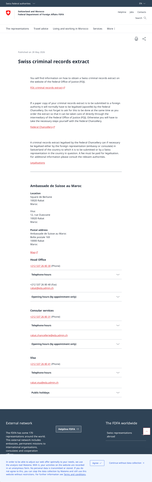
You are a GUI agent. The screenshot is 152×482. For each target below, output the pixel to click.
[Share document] (144, 38)
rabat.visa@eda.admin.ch (44, 382)
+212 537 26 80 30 (40, 266)
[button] (17, 28)
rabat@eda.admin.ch (42, 288)
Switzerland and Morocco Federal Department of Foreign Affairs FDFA (41, 13)
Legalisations (37, 162)
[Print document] (136, 38)
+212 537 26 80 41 (40, 364)
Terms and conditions (75, 474)
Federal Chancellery (41, 127)
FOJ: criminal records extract (46, 87)
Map (32, 252)
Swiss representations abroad (119, 434)
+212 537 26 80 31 (40, 316)
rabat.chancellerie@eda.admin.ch (49, 335)
